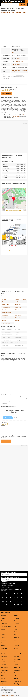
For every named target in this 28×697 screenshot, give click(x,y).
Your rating (4, 422)
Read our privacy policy (7, 690)
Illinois (15, 631)
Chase (16, 334)
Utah (15, 675)
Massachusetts (18, 642)
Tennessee (17, 673)
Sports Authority (19, 345)
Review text (6, 394)
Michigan (3, 645)
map (13, 52)
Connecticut (4, 623)
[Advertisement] (14, 30)
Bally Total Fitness (6, 332)
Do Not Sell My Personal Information (8, 692)
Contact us (3, 687)
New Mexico (17, 656)
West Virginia (17, 681)
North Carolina (17, 659)
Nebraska (16, 651)
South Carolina (17, 670)
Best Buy (17, 332)
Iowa (15, 634)
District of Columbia (6, 626)
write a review (15, 116)
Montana (3, 651)
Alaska (16, 615)
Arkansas (16, 618)
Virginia (16, 678)
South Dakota (4, 673)
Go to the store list (18, 61)
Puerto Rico (17, 667)
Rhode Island (4, 670)
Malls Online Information (8, 695)
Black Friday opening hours (8, 583)
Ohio (15, 662)
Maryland (3, 642)
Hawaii (15, 629)
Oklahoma (3, 664)
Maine (15, 640)
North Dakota (4, 662)
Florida (15, 626)
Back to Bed (18, 329)
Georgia (3, 629)
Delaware (16, 623)
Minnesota (16, 645)
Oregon (16, 664)
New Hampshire (18, 653)
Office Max (17, 342)
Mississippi (4, 648)
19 (12, 61)
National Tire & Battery (7, 342)
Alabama (3, 615)
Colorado (16, 621)
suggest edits (19, 76)
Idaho (2, 631)
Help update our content (7, 689)
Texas (2, 675)
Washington (4, 681)
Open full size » (14, 250)
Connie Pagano (6, 337)
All (10, 608)
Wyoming (16, 684)
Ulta (16, 348)
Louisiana (3, 640)
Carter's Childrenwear (7, 334)
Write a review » (6, 93)
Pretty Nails (5, 345)
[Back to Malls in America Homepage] (12, 1)
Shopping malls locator (7, 585)
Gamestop (17, 340)
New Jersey (4, 656)
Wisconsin (3, 684)
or (14, 412)
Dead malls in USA (6, 587)
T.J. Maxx (4, 348)
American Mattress (7, 329)
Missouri (16, 648)
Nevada (3, 653)
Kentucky (16, 637)
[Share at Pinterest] (16, 83)
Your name (6, 401)
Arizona (3, 618)
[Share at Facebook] (12, 83)
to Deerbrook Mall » (14, 210)
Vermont (3, 678)
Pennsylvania (4, 667)
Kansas (3, 637)
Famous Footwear (6, 340)
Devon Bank (18, 337)
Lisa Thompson (19, 75)
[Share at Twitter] (14, 83)
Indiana (3, 634)
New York (3, 659)
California (3, 621)
